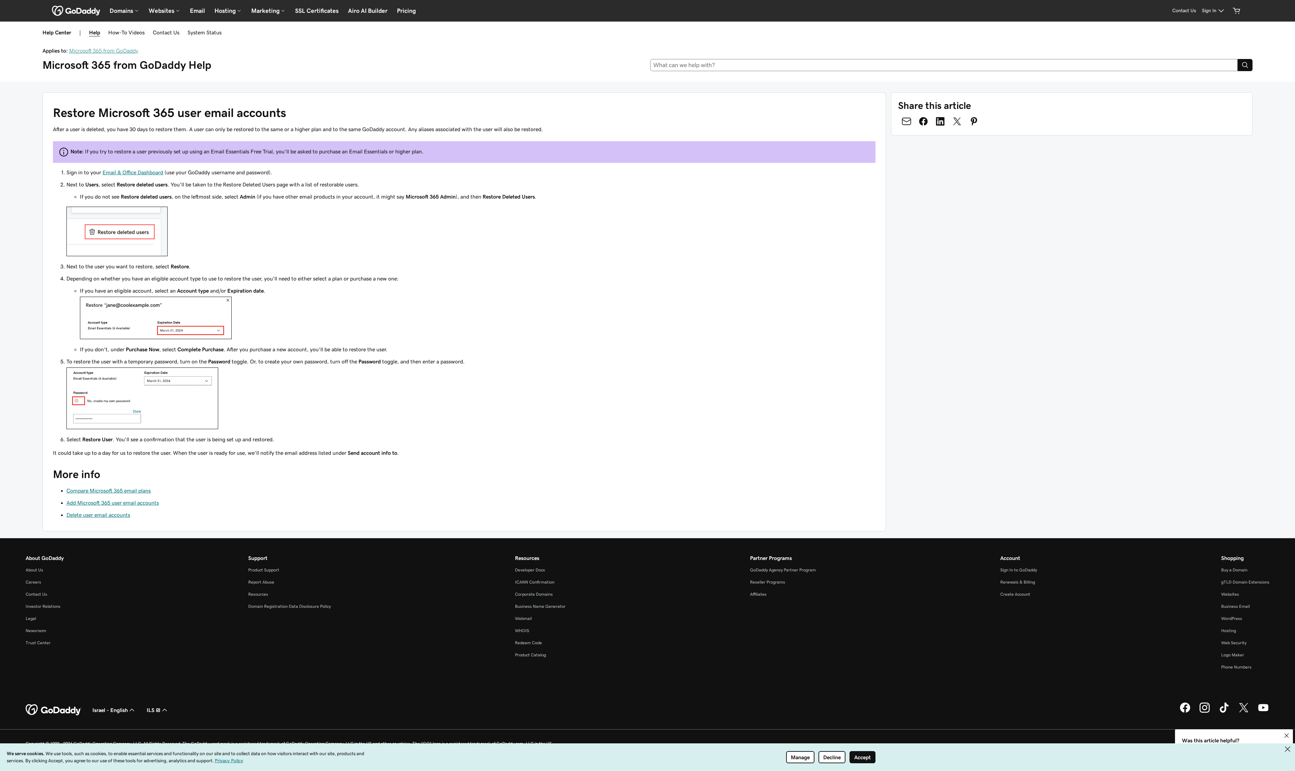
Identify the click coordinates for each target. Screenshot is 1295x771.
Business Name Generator (540, 606)
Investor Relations (43, 606)
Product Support (263, 570)
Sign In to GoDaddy (1018, 570)
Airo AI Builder (367, 11)
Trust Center (38, 643)
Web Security (1233, 643)
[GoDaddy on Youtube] (1263, 711)
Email (197, 11)
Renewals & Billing (1017, 582)
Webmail (523, 618)
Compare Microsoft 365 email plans (108, 490)
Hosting (1228, 630)
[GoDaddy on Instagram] (1205, 711)
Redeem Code (528, 643)
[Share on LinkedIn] (940, 121)
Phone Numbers (1236, 667)
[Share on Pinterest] (974, 121)
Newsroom (36, 630)
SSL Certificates (317, 11)
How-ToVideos (126, 32)
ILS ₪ (154, 710)
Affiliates (758, 594)
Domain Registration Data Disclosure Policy (289, 606)
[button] (1286, 736)
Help (94, 32)
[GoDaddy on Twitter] (1244, 711)
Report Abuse (261, 582)
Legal (31, 618)
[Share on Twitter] (957, 121)
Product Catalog (530, 655)
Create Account (1015, 594)
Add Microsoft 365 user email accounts (112, 502)
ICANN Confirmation (534, 582)
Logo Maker (1232, 655)
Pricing (406, 11)
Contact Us (166, 32)
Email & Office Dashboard (133, 172)
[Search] (1245, 65)
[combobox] (944, 65)
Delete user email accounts (98, 514)
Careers (33, 582)
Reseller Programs (767, 582)
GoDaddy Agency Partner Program (783, 570)
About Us (34, 570)
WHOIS (522, 630)
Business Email (1235, 606)
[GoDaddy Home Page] (54, 710)
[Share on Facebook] (923, 121)
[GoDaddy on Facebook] (1185, 711)
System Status (205, 32)
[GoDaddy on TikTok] (1224, 711)
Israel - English (110, 710)
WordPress (1231, 618)
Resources (258, 594)
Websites (1230, 594)
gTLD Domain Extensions (1245, 582)
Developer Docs (530, 570)
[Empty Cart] (1236, 11)
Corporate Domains (534, 594)
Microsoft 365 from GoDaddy (103, 50)
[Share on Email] (906, 121)
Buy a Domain (1234, 570)
